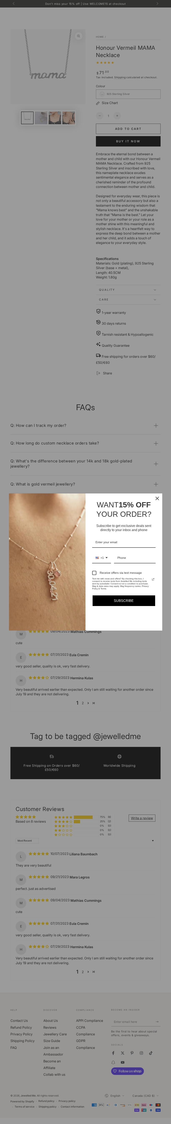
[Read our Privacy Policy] (153, 579)
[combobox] (101, 558)
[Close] (157, 498)
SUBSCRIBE (124, 600)
